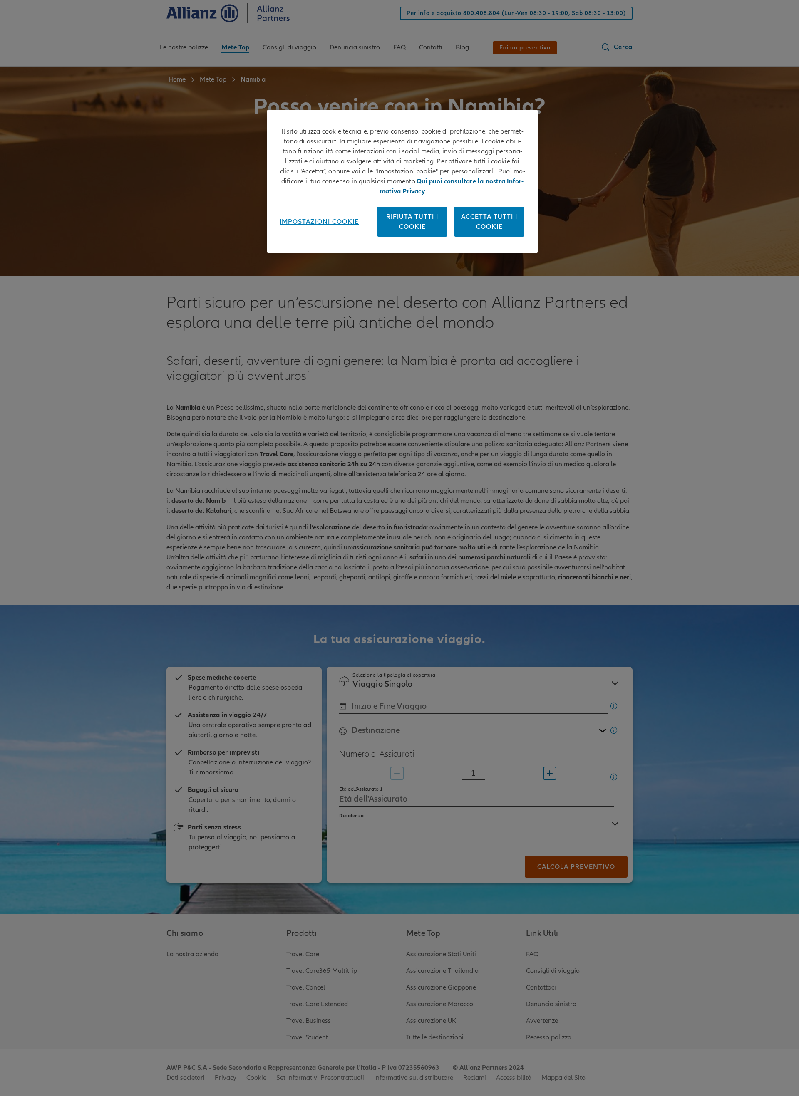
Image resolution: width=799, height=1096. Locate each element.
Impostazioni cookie (319, 222)
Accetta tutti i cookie (489, 222)
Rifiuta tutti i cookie (412, 222)
